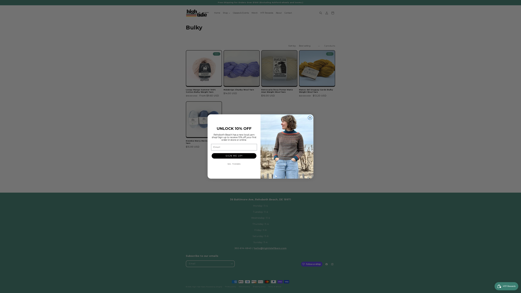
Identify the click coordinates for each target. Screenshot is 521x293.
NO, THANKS (234, 164)
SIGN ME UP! (234, 156)
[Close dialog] (310, 118)
